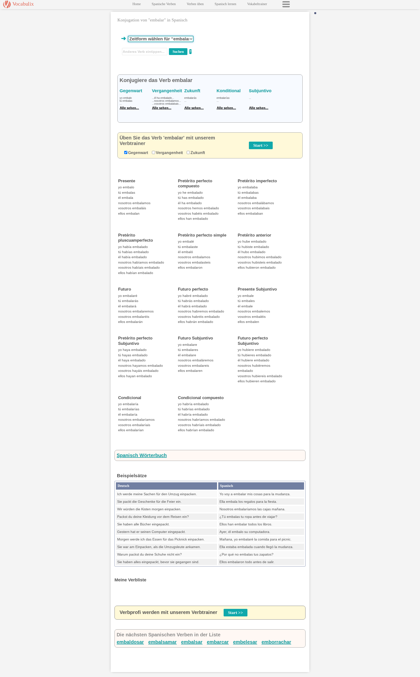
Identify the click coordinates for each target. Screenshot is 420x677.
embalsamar (162, 642)
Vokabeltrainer (257, 4)
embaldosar (130, 642)
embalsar (191, 642)
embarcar (218, 642)
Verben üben (195, 4)
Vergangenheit (169, 153)
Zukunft (198, 153)
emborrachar (276, 642)
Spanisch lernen (225, 4)
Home (136, 4)
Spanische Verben (164, 4)
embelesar (245, 642)
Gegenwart (138, 153)
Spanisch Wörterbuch (142, 455)
